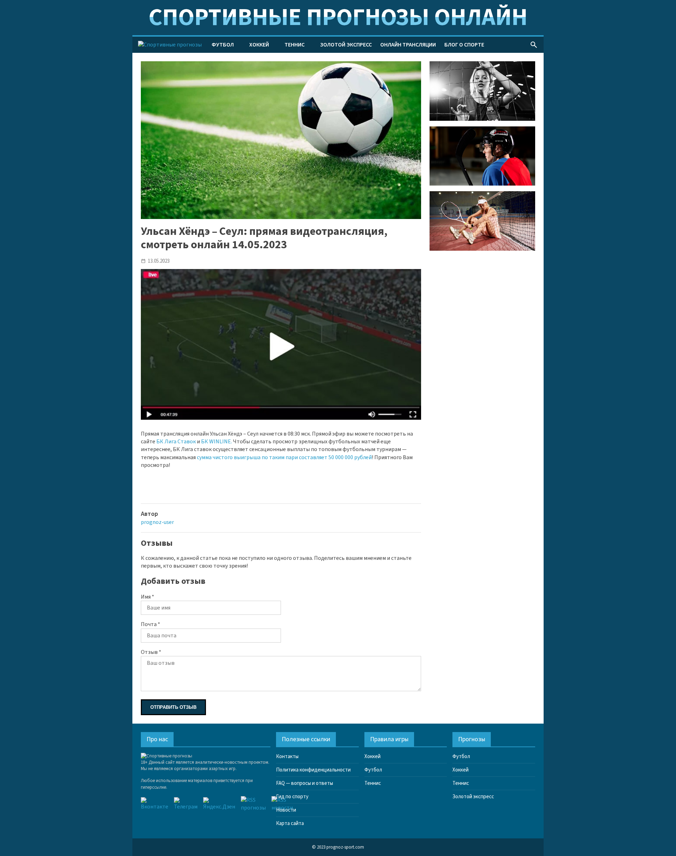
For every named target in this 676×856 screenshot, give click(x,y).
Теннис (294, 45)
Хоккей (259, 45)
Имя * (147, 597)
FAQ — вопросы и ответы (304, 783)
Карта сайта (290, 823)
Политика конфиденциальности (313, 770)
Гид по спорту (292, 796)
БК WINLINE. (216, 441)
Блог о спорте (464, 45)
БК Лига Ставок (176, 441)
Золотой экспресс (346, 45)
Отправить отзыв (173, 707)
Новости (286, 810)
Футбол (223, 45)
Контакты (287, 756)
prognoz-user (157, 522)
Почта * (150, 624)
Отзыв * (151, 652)
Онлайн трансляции (408, 45)
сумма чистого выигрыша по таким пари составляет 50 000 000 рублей (284, 457)
